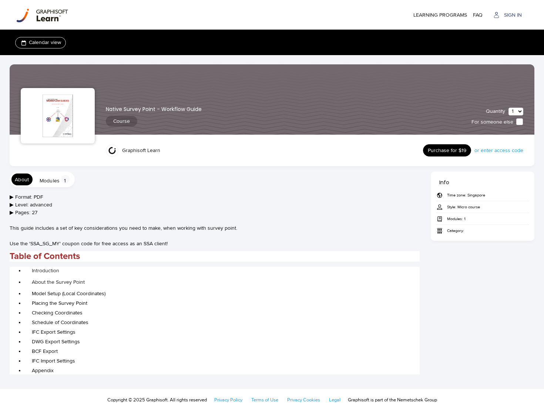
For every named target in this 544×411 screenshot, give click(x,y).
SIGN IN (513, 15)
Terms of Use (264, 400)
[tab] (22, 179)
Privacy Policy (228, 400)
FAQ (478, 15)
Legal (334, 400)
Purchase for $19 (447, 150)
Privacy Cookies (303, 400)
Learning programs (440, 15)
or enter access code (498, 150)
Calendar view (45, 42)
